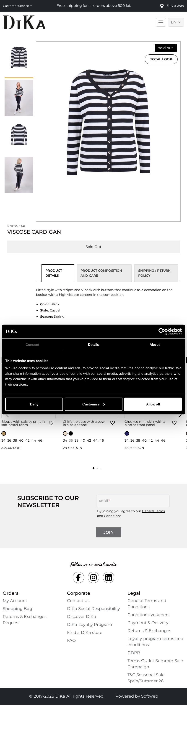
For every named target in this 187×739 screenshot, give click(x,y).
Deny (34, 404)
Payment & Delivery (147, 622)
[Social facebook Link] (78, 577)
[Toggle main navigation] (161, 22)
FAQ (71, 640)
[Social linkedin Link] (108, 577)
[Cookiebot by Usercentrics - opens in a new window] (162, 331)
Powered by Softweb (136, 696)
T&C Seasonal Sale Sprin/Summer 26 (146, 677)
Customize (90, 404)
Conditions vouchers (148, 614)
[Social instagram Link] (93, 577)
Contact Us (78, 600)
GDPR (133, 652)
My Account (15, 600)
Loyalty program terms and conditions (155, 641)
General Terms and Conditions (146, 603)
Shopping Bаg (17, 608)
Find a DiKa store (84, 632)
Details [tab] (93, 345)
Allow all (153, 404)
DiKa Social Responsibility (93, 608)
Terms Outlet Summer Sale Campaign (155, 663)
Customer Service (16, 6)
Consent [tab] (32, 345)
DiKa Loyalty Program (89, 624)
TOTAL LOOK (161, 59)
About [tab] (155, 345)
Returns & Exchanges (149, 630)
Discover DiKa (81, 616)
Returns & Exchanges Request (25, 619)
